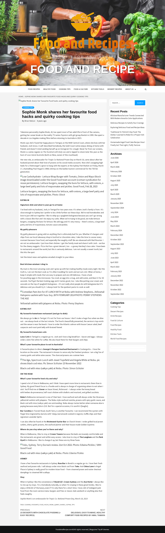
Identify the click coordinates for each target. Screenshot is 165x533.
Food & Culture (81, 89)
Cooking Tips (64, 89)
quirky (56, 505)
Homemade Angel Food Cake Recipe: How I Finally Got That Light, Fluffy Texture (127, 143)
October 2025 (115, 176)
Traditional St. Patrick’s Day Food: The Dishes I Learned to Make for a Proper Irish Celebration (127, 135)
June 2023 (114, 257)
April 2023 (114, 262)
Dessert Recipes (114, 89)
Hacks (46, 505)
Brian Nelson (30, 121)
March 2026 (114, 167)
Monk (52, 505)
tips (73, 505)
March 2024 (114, 226)
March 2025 (114, 194)
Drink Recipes (116, 316)
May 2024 (114, 221)
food (41, 505)
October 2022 (115, 289)
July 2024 (114, 212)
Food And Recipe (82, 69)
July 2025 (114, 185)
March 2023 (114, 267)
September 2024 (117, 208)
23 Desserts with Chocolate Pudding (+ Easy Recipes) (40, 512)
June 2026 (114, 158)
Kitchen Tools (97, 89)
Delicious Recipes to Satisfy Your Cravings (127, 123)
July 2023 (114, 253)
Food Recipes (34, 89)
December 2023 (116, 235)
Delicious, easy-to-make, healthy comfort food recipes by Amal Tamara (85, 512)
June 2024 (114, 217)
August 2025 (115, 180)
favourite (35, 505)
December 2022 (116, 280)
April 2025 (114, 189)
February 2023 (116, 271)
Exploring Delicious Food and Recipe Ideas (127, 127)
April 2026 (114, 162)
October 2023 (115, 239)
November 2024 (116, 203)
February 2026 (116, 171)
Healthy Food (49, 89)
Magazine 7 (94, 529)
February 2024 (116, 230)
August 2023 (115, 248)
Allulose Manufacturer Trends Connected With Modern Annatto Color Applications (127, 117)
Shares (62, 505)
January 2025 (115, 198)
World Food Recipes (118, 338)
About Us (129, 89)
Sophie (68, 505)
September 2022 (117, 294)
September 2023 (117, 244)
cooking (27, 505)
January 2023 (115, 276)
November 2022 (116, 285)
